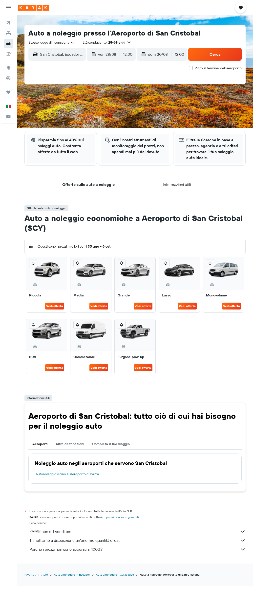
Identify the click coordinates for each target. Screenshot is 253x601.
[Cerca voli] (8, 23)
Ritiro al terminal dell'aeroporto (218, 68)
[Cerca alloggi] (8, 33)
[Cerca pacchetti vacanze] (8, 54)
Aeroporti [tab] (40, 444)
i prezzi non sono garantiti (122, 517)
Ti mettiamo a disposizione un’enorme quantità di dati (74, 540)
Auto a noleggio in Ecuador (72, 574)
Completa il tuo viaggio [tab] (111, 444)
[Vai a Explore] (8, 68)
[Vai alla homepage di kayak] (33, 8)
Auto (45, 574)
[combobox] (51, 42)
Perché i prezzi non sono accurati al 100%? (66, 549)
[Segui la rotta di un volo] (8, 78)
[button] (8, 7)
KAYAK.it (30, 574)
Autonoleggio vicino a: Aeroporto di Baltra (67, 474)
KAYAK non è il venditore (50, 531)
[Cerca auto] (8, 43)
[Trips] (8, 92)
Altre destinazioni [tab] (70, 444)
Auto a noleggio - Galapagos (115, 574)
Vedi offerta (54, 306)
